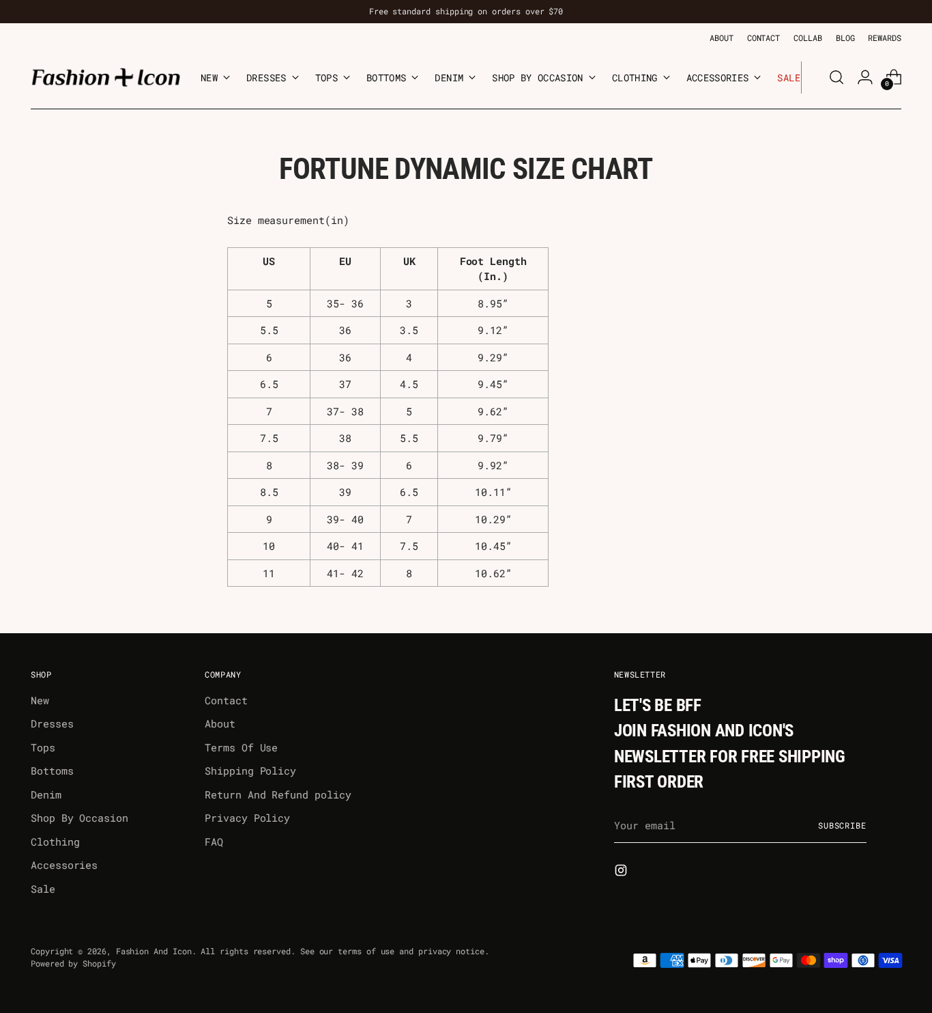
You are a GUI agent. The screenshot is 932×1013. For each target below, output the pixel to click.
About (220, 723)
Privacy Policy (247, 817)
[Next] (812, 77)
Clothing (55, 841)
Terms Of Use (241, 747)
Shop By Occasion (79, 817)
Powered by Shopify (73, 963)
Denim (46, 794)
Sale (43, 889)
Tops (43, 747)
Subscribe (842, 825)
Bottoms (52, 770)
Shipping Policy (250, 770)
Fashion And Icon (154, 951)
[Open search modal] (836, 77)
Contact (226, 700)
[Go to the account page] (865, 77)
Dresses (52, 723)
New (40, 700)
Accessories (64, 865)
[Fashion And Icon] (106, 77)
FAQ (214, 841)
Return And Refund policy (278, 794)
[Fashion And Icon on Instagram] (622, 872)
